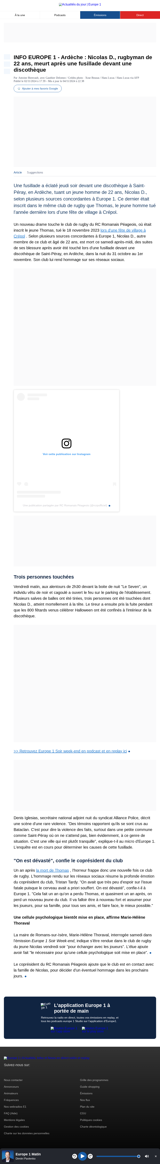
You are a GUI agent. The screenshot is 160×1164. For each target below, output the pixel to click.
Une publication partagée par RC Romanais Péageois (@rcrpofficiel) (65, 505)
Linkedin (39, 1072)
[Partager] (7, 57)
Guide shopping (90, 1086)
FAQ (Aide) (11, 1113)
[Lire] (82, 1156)
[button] (146, 1156)
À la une (20, 15)
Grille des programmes (94, 1080)
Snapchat (32, 1072)
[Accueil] (80, 4)
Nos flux (85, 1100)
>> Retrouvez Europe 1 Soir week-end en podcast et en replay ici (70, 751)
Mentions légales (14, 1120)
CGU (83, 1113)
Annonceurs (11, 1086)
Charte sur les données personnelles (26, 1133)
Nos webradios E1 (15, 1106)
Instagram (13, 1072)
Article (18, 172)
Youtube (26, 1072)
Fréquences (11, 1100)
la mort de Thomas (52, 870)
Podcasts (60, 15)
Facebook (19, 1072)
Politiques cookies (91, 1120)
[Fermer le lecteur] (155, 1156)
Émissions (100, 15)
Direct (140, 15)
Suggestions (35, 172)
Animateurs (11, 1093)
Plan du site (87, 1106)
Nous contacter (13, 1080)
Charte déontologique (93, 1126)
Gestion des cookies (16, 1126)
